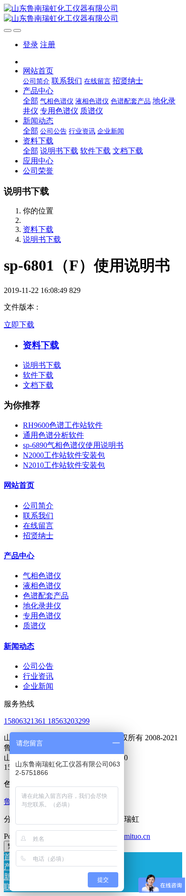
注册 (47, 44)
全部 (30, 101)
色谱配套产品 (46, 596)
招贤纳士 (38, 536)
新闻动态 (19, 646)
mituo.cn (137, 836)
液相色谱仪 (42, 586)
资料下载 (38, 229)
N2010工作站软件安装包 (64, 465)
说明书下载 (42, 239)
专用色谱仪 (42, 616)
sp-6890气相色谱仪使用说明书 (73, 445)
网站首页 (19, 485)
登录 (30, 44)
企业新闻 (38, 686)
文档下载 (38, 385)
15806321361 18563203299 (47, 721)
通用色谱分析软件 (53, 435)
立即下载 (19, 325)
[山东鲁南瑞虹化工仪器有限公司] (93, 14)
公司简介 (38, 506)
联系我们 (38, 516)
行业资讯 (38, 676)
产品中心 (19, 556)
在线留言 (38, 526)
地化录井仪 (42, 606)
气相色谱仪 (42, 576)
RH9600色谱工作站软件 (63, 425)
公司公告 (38, 666)
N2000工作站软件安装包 (64, 455)
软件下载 (38, 375)
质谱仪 (34, 626)
